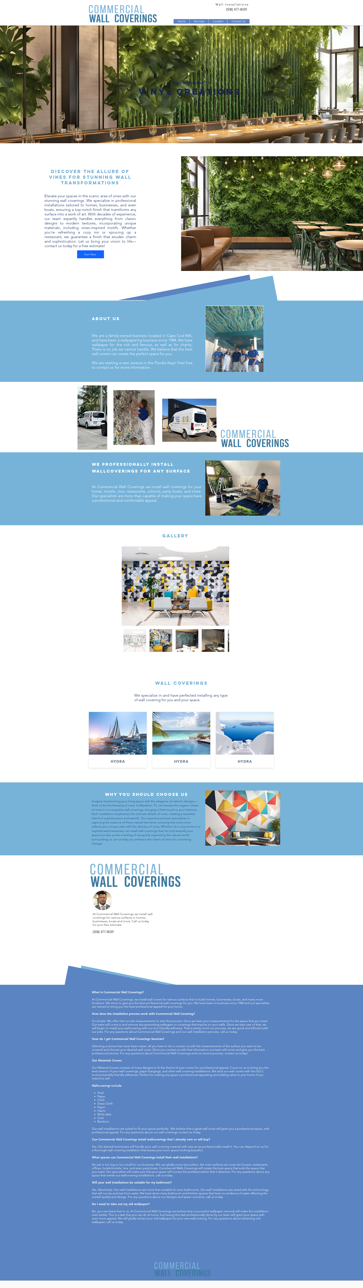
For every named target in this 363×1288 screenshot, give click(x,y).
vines (131, 805)
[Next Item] (222, 586)
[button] (199, 21)
